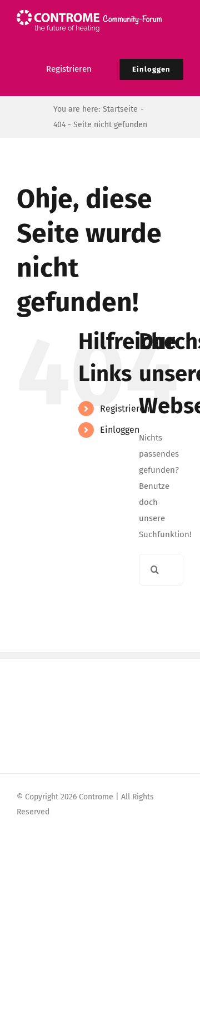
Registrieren (124, 408)
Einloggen (119, 429)
